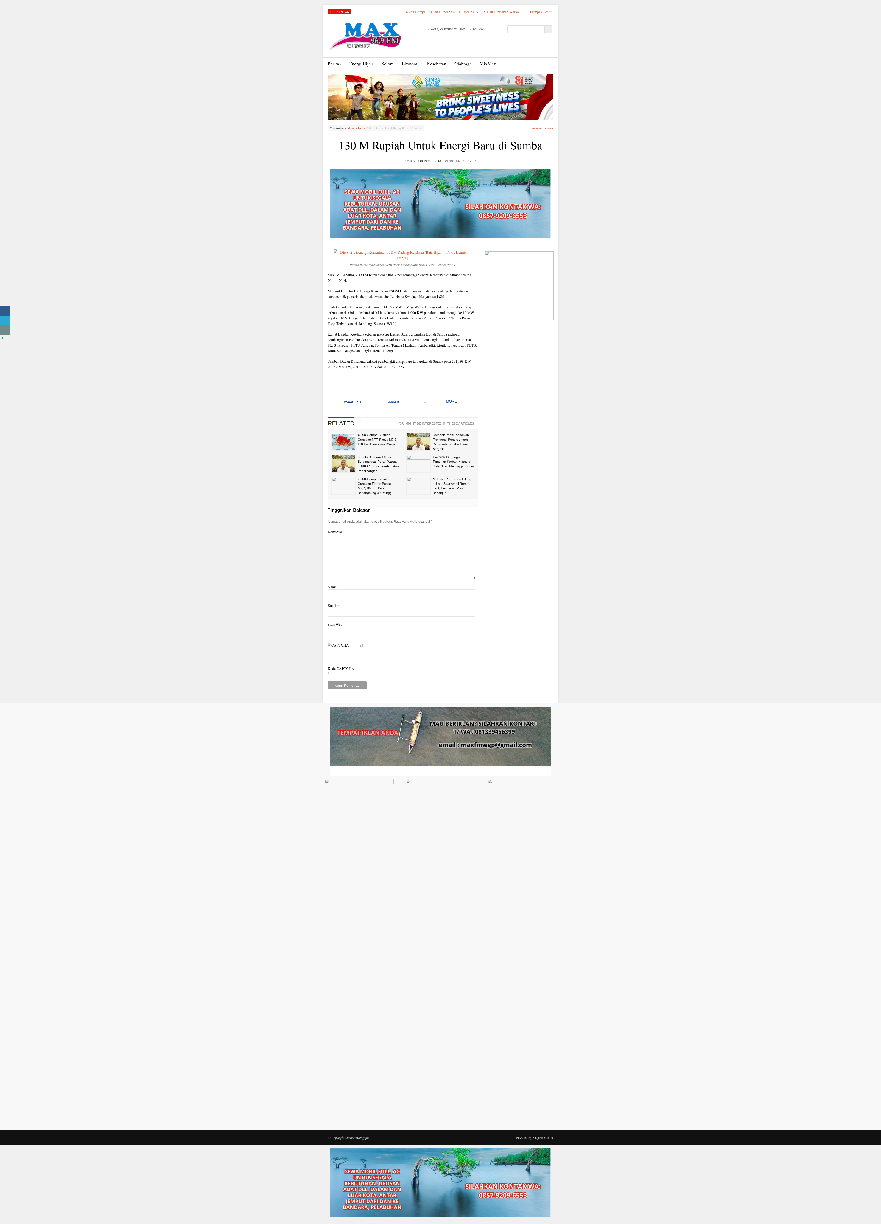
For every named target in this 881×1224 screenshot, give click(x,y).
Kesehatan (436, 64)
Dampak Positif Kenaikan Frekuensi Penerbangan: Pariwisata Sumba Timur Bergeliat (514, 11)
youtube (491, 29)
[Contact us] (5, 330)
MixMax (488, 64)
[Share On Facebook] (5, 311)
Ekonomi (410, 64)
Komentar (336, 531)
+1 (426, 402)
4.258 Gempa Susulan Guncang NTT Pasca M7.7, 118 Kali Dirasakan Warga (384, 11)
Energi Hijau (361, 64)
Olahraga (462, 64)
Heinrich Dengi (431, 160)
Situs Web (335, 624)
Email (333, 605)
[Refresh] (361, 645)
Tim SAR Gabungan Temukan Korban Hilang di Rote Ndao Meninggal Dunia (453, 461)
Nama (333, 586)
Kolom (387, 64)
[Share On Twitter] (5, 320)
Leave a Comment (542, 128)
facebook (486, 29)
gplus (496, 29)
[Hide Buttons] (2, 337)
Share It (392, 402)
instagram (501, 29)
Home (351, 128)
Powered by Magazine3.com (534, 1137)
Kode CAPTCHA (341, 668)
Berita (333, 64)
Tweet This (352, 402)
